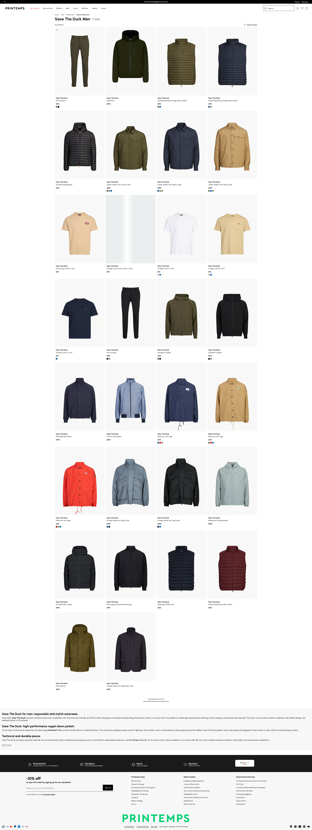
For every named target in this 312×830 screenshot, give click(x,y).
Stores (297, 2)
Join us (133, 804)
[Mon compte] (297, 8)
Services (305, 2)
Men (62, 15)
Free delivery (90, 764)
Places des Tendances (139, 794)
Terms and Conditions (192, 788)
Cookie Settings (142, 827)
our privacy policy (49, 794)
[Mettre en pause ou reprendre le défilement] (5, 2)
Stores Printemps (137, 784)
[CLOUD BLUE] (107, 526)
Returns (139, 764)
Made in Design (137, 801)
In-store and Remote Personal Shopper (250, 788)
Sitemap (154, 827)
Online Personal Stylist (244, 791)
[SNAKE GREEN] (56, 107)
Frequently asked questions (194, 781)
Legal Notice (188, 801)
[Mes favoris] (302, 8)
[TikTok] (299, 826)
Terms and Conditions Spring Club (196, 791)
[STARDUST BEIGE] (162, 274)
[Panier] (306, 8)
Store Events (241, 801)
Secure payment (39, 763)
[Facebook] (291, 826)
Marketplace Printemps (140, 791)
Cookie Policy (129, 827)
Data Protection (189, 804)
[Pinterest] (304, 826)
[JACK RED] (160, 442)
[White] (158, 274)
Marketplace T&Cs (191, 794)
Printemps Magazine (244, 794)
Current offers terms (191, 784)
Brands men (70, 15)
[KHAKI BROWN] (109, 191)
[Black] (58, 107)
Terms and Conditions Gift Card (196, 798)
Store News (240, 798)
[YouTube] (308, 826)
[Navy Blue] (160, 107)
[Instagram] (295, 826)
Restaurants (240, 804)
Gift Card (239, 784)
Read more (6, 745)
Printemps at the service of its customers (251, 781)
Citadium (134, 798)
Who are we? (136, 781)
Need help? (193, 764)
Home (57, 15)
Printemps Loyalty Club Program (143, 788)
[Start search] (265, 8)
